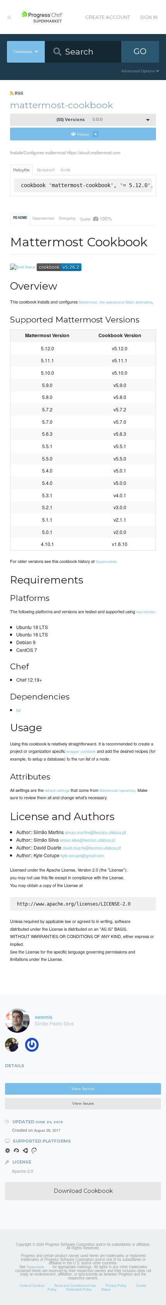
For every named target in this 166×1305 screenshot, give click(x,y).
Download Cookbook (83, 1190)
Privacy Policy (116, 1285)
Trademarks (35, 1266)
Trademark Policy (78, 1289)
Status (105, 1289)
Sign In (149, 17)
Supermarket (106, 561)
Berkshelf (45, 170)
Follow (87, 134)
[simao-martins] (34, 1046)
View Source (83, 1089)
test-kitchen (145, 611)
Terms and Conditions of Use (75, 1285)
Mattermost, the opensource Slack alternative (115, 302)
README (20, 217)
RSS (18, 93)
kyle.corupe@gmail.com (82, 855)
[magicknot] (14, 1046)
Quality (96, 218)
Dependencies (43, 218)
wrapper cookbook (81, 751)
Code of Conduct (32, 1285)
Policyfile (21, 170)
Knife (66, 170)
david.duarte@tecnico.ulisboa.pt (92, 847)
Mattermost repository (117, 790)
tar (18, 710)
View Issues (83, 1103)
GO (140, 51)
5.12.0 (79, 119)
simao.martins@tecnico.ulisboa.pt (95, 832)
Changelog (67, 218)
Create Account (107, 17)
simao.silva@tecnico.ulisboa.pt (87, 840)
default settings (57, 790)
